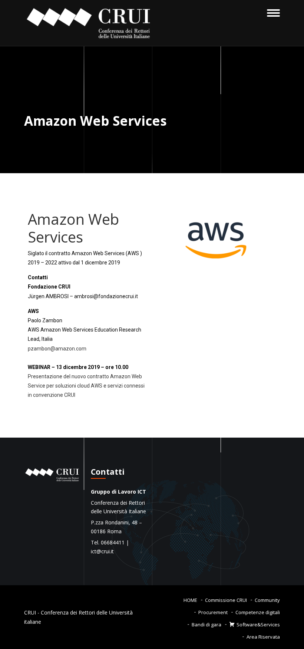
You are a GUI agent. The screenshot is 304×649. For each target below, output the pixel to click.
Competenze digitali (257, 612)
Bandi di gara (206, 624)
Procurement (213, 612)
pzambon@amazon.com (57, 349)
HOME (190, 600)
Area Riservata (263, 636)
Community (267, 600)
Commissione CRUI (226, 600)
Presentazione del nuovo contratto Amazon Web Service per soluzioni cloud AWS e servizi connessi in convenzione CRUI (86, 385)
